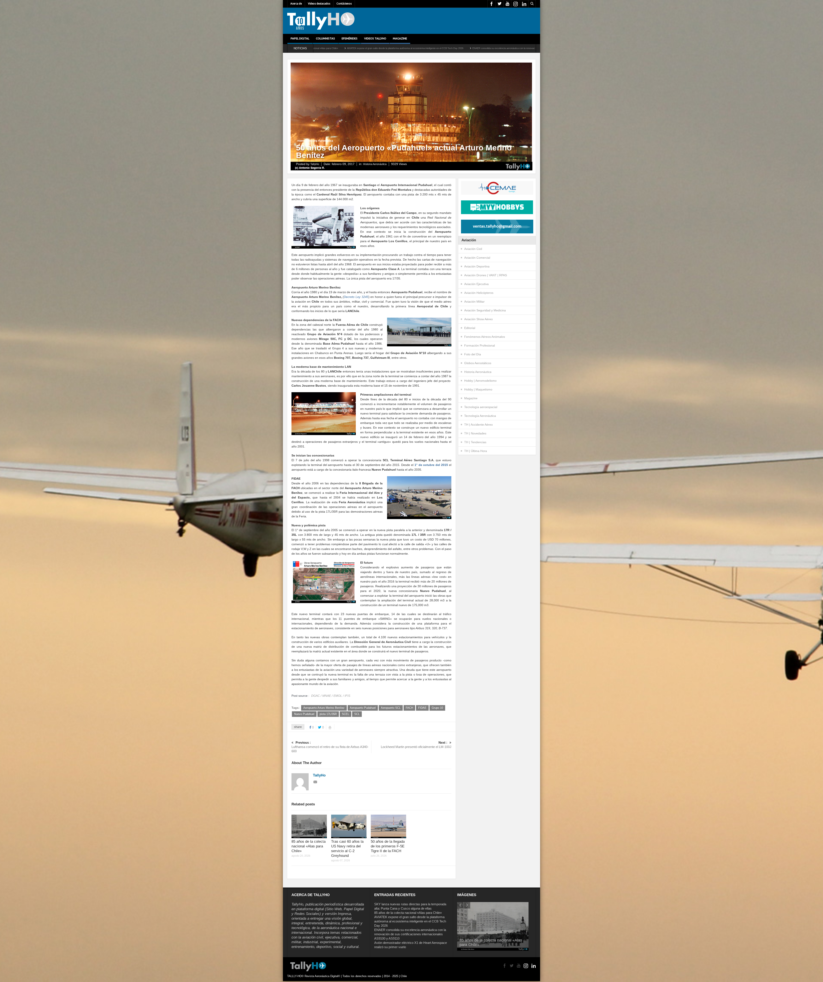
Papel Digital (300, 38)
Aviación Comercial (477, 257)
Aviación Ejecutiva (476, 284)
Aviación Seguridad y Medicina (485, 310)
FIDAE (422, 707)
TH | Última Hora (475, 451)
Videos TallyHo (375, 38)
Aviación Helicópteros (478, 292)
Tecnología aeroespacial (480, 407)
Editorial (469, 328)
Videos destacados (319, 3)
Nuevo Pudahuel (304, 714)
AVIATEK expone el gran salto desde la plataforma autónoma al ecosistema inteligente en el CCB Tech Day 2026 (410, 921)
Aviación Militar (474, 301)
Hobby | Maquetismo (478, 389)
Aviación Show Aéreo (478, 319)
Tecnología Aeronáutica (480, 415)
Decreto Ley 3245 (356, 297)
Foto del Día (472, 354)
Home (301, 140)
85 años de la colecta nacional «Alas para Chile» (308, 846)
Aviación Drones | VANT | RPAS (485, 275)
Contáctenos (344, 3)
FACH (409, 707)
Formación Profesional (479, 345)
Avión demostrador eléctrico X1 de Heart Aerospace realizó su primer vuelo (464, 48)
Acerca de (296, 3)
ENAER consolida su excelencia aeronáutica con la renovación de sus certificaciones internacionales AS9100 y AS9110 (354, 48)
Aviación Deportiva (477, 266)
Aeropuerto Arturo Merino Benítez (324, 707)
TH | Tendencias (475, 442)
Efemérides (349, 38)
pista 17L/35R (328, 714)
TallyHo (314, 164)
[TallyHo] (320, 21)
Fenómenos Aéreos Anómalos (484, 336)
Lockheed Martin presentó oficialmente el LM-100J (416, 745)
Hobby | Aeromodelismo (480, 380)
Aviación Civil (473, 249)
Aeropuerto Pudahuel (363, 707)
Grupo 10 (437, 707)
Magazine (400, 38)
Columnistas (325, 38)
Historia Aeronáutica (320, 140)
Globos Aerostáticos (477, 363)
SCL (357, 714)
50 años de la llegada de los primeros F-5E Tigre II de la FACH (388, 846)
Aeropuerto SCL (391, 707)
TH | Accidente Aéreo (478, 424)
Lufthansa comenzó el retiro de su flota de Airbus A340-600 (329, 747)
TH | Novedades (475, 433)
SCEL (345, 714)
